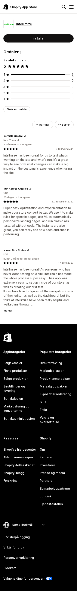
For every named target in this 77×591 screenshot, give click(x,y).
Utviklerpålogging (16, 537)
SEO (43, 402)
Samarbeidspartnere (55, 488)
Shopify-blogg (14, 473)
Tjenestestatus (51, 504)
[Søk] (64, 7)
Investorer (47, 465)
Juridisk (46, 496)
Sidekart (9, 568)
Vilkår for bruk (13, 547)
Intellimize (24, 24)
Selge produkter (15, 378)
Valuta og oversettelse (49, 420)
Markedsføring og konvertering (16, 408)
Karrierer (46, 457)
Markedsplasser (52, 370)
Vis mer (7, 310)
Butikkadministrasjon (19, 418)
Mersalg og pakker (53, 386)
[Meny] (71, 7)
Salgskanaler (12, 363)
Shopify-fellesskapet (19, 465)
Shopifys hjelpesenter (19, 449)
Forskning (10, 480)
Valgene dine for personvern (24, 578)
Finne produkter (15, 370)
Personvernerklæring (18, 557)
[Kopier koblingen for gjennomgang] (25, 136)
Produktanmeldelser (55, 378)
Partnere (46, 480)
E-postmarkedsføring (55, 394)
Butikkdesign (13, 398)
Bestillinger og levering (14, 388)
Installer (38, 38)
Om (42, 449)
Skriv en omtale (17, 109)
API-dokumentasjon (18, 457)
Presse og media (52, 473)
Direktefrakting (51, 363)
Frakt (43, 410)
